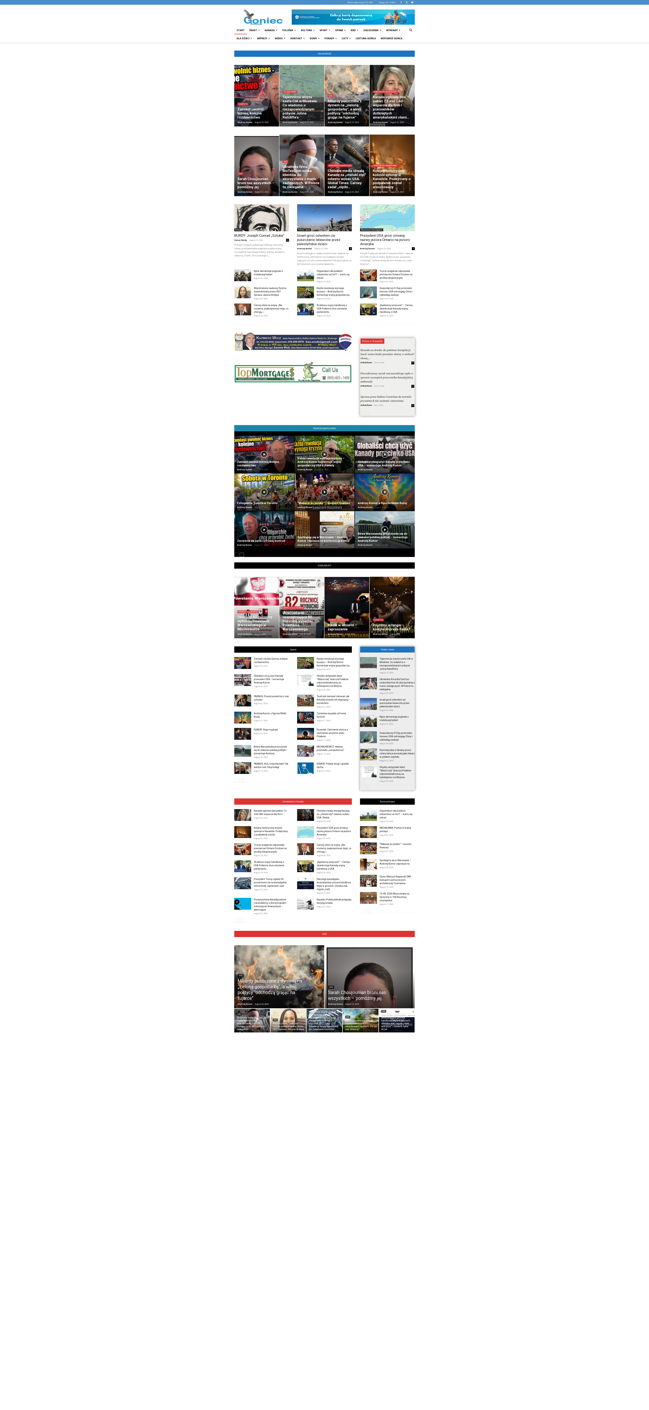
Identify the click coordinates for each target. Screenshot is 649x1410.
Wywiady (392, 30)
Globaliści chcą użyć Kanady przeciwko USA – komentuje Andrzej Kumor (384, 463)
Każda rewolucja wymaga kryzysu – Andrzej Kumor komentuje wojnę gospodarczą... (334, 291)
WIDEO (279, 38)
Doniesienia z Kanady (293, 801)
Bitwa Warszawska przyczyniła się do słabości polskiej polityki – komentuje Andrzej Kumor (383, 537)
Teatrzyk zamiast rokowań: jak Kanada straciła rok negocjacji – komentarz (333, 699)
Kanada (270, 30)
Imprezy (262, 38)
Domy (313, 38)
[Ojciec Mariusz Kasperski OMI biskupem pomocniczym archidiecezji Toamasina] (368, 881)
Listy (345, 38)
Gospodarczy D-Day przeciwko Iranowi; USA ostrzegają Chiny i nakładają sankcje (396, 291)
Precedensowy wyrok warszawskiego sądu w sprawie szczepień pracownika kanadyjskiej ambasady (386, 377)
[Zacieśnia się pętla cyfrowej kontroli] (264, 529)
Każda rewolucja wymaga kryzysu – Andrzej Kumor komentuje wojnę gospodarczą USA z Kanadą (320, 462)
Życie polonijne (387, 801)
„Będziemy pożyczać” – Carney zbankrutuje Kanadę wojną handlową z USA (396, 308)
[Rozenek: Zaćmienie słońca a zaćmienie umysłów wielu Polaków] (305, 734)
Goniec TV (242, 104)
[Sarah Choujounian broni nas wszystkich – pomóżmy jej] (370, 984)
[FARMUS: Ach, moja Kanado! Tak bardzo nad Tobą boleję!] (242, 768)
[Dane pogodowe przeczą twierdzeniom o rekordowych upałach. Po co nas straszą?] (360, 1021)
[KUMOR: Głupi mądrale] (242, 734)
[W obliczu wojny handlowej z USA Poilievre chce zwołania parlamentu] (305, 309)
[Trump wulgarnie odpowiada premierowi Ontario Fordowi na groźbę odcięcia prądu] (368, 275)
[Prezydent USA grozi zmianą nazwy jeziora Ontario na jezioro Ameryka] (387, 217)
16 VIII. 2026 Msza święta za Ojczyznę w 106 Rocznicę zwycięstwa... (394, 897)
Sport (324, 30)
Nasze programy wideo (324, 428)
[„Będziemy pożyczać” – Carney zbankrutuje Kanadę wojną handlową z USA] (368, 309)
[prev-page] (362, 413)
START (241, 30)
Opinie (339, 30)
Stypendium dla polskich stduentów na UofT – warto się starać (333, 274)
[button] (411, 30)
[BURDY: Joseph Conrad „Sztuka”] (261, 217)
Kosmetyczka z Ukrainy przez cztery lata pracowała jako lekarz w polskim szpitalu (397, 753)
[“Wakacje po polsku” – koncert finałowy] (324, 492)
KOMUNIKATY (324, 565)
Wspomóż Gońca (391, 38)
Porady (329, 38)
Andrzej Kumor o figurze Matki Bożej (382, 503)
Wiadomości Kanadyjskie (385, 92)
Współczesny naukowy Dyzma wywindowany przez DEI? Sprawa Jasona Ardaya (270, 291)
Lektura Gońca (366, 38)
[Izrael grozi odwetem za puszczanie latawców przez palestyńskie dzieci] (324, 217)
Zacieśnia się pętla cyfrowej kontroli (261, 540)
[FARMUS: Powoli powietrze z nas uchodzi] (242, 700)
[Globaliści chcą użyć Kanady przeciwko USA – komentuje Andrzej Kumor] (385, 454)
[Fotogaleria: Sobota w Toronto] (264, 492)
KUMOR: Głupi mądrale (266, 729)
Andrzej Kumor (245, 122)
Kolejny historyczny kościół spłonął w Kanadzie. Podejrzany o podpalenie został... (271, 831)
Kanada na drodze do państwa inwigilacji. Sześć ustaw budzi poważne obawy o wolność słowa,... (387, 354)
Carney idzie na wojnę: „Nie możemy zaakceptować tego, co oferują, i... (271, 308)
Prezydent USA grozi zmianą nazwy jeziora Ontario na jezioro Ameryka (385, 240)
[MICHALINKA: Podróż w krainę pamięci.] (368, 832)
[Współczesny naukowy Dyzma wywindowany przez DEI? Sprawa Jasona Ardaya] (242, 292)
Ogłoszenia (371, 30)
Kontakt (296, 38)
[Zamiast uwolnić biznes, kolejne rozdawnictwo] (264, 454)
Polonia (287, 30)
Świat (253, 30)
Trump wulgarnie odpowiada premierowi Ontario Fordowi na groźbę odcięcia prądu (396, 274)
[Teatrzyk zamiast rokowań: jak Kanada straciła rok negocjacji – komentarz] (305, 700)
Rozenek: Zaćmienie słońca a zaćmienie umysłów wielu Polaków (332, 733)
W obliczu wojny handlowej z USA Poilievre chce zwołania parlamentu (332, 308)
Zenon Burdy (240, 240)
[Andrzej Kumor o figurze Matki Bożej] (385, 492)
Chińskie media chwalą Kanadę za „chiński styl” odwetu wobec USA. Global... (333, 814)
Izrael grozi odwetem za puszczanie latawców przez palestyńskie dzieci (318, 240)
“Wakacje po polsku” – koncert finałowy (323, 503)
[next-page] (368, 413)
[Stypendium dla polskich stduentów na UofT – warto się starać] (305, 275)
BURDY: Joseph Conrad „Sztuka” (259, 236)
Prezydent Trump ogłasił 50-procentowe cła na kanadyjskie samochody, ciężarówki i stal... (270, 882)
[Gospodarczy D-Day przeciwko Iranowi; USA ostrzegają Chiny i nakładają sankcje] (368, 292)
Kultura (306, 30)
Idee (353, 30)
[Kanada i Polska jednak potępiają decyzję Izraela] (305, 904)
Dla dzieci (243, 38)
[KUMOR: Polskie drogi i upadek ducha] (305, 768)
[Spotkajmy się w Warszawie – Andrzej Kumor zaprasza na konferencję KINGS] (324, 529)
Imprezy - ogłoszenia (248, 612)
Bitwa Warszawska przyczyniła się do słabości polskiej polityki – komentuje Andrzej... (271, 750)
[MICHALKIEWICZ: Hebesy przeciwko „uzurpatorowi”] (305, 751)
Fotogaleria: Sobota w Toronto (257, 503)
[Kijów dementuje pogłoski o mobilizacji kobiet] (242, 275)
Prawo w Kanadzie (372, 341)
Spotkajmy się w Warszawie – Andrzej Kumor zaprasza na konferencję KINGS (323, 538)
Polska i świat (290, 92)
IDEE (324, 934)
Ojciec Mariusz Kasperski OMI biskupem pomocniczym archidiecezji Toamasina (395, 880)
